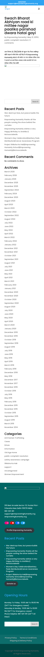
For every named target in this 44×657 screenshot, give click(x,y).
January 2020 (10, 328)
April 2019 (8, 361)
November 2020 (11, 296)
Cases (7, 441)
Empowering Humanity (16, 37)
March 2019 (9, 365)
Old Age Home (10, 452)
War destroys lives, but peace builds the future (21, 546)
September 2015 (11, 416)
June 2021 (8, 270)
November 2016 (11, 387)
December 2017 (11, 380)
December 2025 (11, 182)
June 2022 (8, 226)
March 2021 (9, 281)
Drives (7, 445)
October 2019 (10, 339)
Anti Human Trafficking (14, 438)
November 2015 (11, 409)
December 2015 (11, 405)
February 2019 (10, 369)
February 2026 (10, 175)
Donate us (11, 583)
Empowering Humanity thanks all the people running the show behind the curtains (20, 122)
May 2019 (8, 358)
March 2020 (9, 325)
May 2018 (8, 376)
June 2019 (8, 354)
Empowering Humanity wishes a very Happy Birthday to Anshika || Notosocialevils (20, 132)
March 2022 (9, 237)
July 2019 (8, 350)
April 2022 (8, 233)
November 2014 (11, 427)
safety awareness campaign (16, 460)
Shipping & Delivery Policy (21, 640)
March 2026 (9, 171)
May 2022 (8, 230)
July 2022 (8, 223)
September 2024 (11, 190)
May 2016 (8, 398)
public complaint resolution (16, 40)
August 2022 (9, 219)
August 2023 (9, 201)
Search (35, 101)
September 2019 (11, 343)
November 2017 (11, 383)
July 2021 (8, 266)
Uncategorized (10, 471)
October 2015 (10, 412)
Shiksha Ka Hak (10, 463)
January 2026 (10, 179)
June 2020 (8, 314)
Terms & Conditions (28, 638)
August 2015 (9, 420)
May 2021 (8, 274)
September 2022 (11, 215)
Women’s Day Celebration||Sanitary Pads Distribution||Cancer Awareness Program (22, 568)
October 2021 (10, 255)
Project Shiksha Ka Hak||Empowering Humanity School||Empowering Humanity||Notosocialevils (19, 147)
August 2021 (9, 263)
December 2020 (11, 292)
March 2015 (9, 423)
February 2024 (10, 193)
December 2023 (11, 197)
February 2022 (10, 241)
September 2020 (11, 303)
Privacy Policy (11, 638)
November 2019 (11, 336)
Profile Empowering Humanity (19, 530)
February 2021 (10, 285)
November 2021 (11, 252)
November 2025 (11, 186)
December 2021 (11, 248)
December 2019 (11, 332)
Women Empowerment (14, 474)
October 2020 (10, 299)
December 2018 (11, 372)
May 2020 (8, 318)
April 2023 (8, 204)
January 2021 (10, 288)
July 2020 (8, 310)
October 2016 (10, 391)
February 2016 (10, 401)
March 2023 (9, 208)
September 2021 (11, 259)
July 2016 (8, 394)
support (7, 467)
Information (9, 449)
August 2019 (9, 347)
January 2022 (10, 245)
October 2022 (10, 212)
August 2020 (9, 307)
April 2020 (8, 321)
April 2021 (8, 277)
